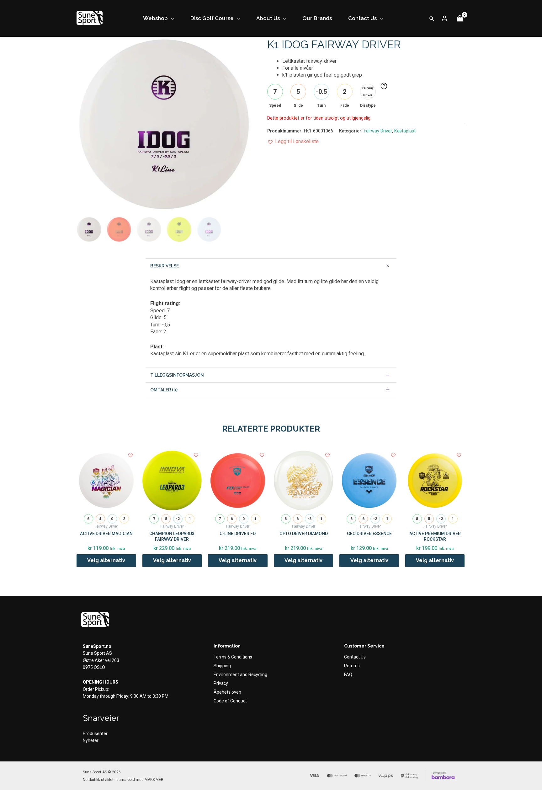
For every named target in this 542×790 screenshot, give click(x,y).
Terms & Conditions (233, 656)
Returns (352, 665)
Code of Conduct (230, 700)
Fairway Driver (378, 131)
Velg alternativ (106, 560)
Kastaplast (405, 131)
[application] (171, 18)
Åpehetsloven (227, 692)
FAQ (348, 674)
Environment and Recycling (240, 674)
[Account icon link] (444, 18)
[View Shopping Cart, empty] (459, 18)
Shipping (222, 665)
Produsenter (95, 733)
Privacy (221, 683)
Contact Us (355, 656)
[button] (432, 18)
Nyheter (90, 740)
